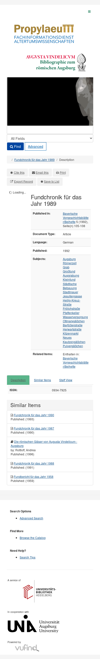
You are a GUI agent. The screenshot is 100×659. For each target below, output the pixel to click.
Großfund (69, 271)
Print (63, 172)
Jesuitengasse (72, 296)
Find (17, 146)
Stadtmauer (70, 292)
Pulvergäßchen (73, 346)
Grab (66, 267)
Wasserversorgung (75, 317)
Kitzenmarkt (70, 333)
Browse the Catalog (33, 538)
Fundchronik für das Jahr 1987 (34, 428)
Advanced (35, 146)
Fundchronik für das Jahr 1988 (34, 463)
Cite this (19, 172)
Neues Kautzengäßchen (74, 339)
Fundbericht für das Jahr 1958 (33, 476)
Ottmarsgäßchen (74, 321)
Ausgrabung (71, 275)
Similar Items (42, 380)
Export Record (23, 181)
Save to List (51, 181)
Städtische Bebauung (70, 286)
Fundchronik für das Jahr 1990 (34, 415)
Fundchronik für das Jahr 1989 (34, 160)
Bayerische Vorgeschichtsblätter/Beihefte (76, 217)
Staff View (65, 380)
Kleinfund (69, 279)
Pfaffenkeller (71, 313)
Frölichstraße (71, 308)
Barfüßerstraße (73, 325)
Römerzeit (69, 263)
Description (18, 380)
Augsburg (69, 259)
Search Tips (27, 557)
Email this (42, 172)
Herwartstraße (72, 329)
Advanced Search (31, 518)
